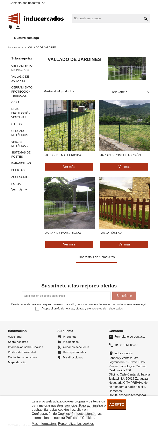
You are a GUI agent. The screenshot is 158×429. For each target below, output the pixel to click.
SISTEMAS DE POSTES (20, 154)
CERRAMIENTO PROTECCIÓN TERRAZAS (22, 91)
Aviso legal (15, 336)
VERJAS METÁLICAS (19, 144)
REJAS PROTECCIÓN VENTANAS (20, 113)
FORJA (16, 183)
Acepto (116, 404)
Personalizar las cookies (76, 423)
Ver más (69, 167)
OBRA (15, 102)
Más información (44, 423)
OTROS (16, 124)
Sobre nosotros (18, 341)
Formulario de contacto (127, 336)
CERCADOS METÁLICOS (19, 133)
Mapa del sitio (17, 362)
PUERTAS (17, 170)
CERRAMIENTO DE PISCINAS (22, 67)
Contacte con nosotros (22, 357)
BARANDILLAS (21, 163)
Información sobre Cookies (25, 347)
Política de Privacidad (22, 352)
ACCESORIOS (20, 177)
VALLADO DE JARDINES (20, 78)
